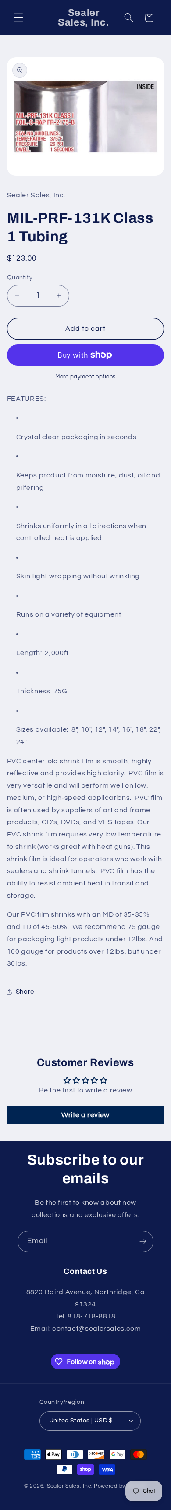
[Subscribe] (143, 1241)
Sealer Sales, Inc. (70, 1486)
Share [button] (25, 991)
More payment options (85, 377)
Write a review (85, 1114)
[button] (18, 17)
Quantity (19, 277)
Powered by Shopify (120, 1486)
